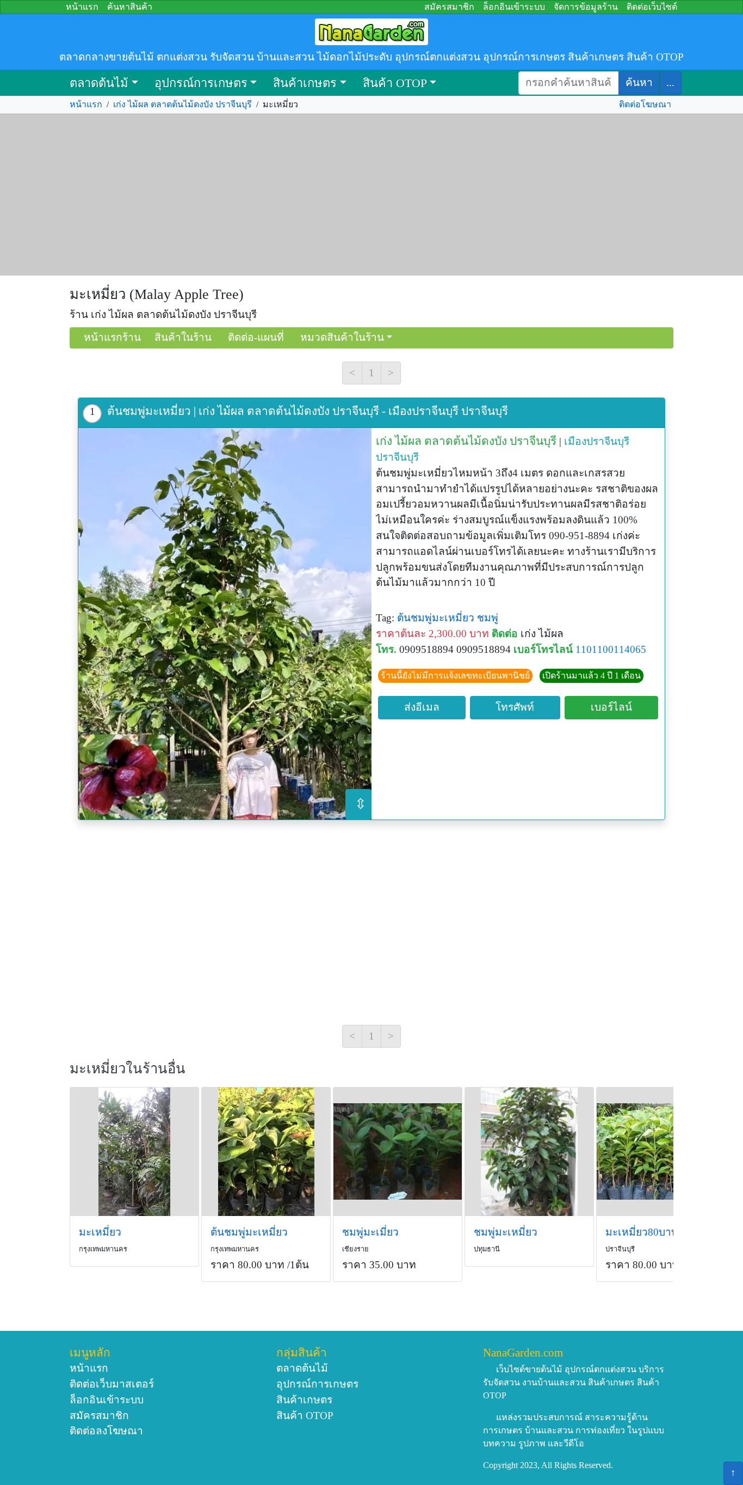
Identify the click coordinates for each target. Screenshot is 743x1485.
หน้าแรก (82, 6)
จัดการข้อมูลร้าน (586, 6)
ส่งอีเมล (421, 707)
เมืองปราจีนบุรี (596, 441)
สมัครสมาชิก (449, 6)
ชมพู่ (487, 618)
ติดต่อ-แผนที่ (256, 337)
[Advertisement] (371, 195)
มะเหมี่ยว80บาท (641, 1232)
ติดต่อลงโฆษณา (106, 1431)
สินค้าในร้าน (183, 337)
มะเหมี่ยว (100, 1232)
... (670, 82)
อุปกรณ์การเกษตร (200, 83)
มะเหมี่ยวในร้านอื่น (127, 1069)
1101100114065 (610, 649)
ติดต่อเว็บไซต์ (652, 6)
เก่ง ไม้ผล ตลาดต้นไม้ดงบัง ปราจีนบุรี (182, 104)
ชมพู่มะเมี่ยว (370, 1232)
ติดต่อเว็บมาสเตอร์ (112, 1384)
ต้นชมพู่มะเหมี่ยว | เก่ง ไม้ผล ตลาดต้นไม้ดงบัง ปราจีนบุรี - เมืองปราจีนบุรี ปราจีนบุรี (307, 411)
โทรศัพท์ (515, 707)
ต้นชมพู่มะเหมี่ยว (435, 618)
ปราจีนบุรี (397, 457)
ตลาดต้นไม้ (99, 83)
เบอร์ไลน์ (611, 707)
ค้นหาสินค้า (129, 6)
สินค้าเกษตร (305, 83)
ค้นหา (639, 82)
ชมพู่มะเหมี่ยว (505, 1232)
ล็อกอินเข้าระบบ (514, 6)
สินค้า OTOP (395, 83)
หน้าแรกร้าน (112, 337)
